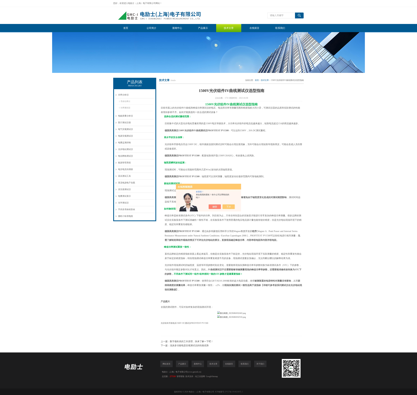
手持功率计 (125, 101)
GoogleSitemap (212, 376)
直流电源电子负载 (126, 182)
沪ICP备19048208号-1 (234, 392)
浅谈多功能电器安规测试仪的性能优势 (189, 345)
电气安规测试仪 (125, 129)
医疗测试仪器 (124, 122)
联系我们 (280, 28)
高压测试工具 (124, 176)
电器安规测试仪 (125, 136)
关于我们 (260, 364)
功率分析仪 (123, 95)
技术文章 (229, 28)
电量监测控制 (124, 142)
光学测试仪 (123, 202)
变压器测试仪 (124, 189)
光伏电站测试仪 (125, 149)
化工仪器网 (200, 376)
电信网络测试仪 (125, 156)
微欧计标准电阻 (125, 216)
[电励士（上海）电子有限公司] (162, 15)
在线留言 (254, 28)
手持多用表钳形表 (126, 209)
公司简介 (151, 28)
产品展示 (203, 28)
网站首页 (166, 364)
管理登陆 (180, 376)
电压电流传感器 (125, 169)
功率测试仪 (125, 108)
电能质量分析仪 (125, 116)
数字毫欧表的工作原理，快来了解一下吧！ (191, 341)
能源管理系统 (124, 162)
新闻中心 (177, 28)
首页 (125, 28)
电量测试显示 (124, 196)
